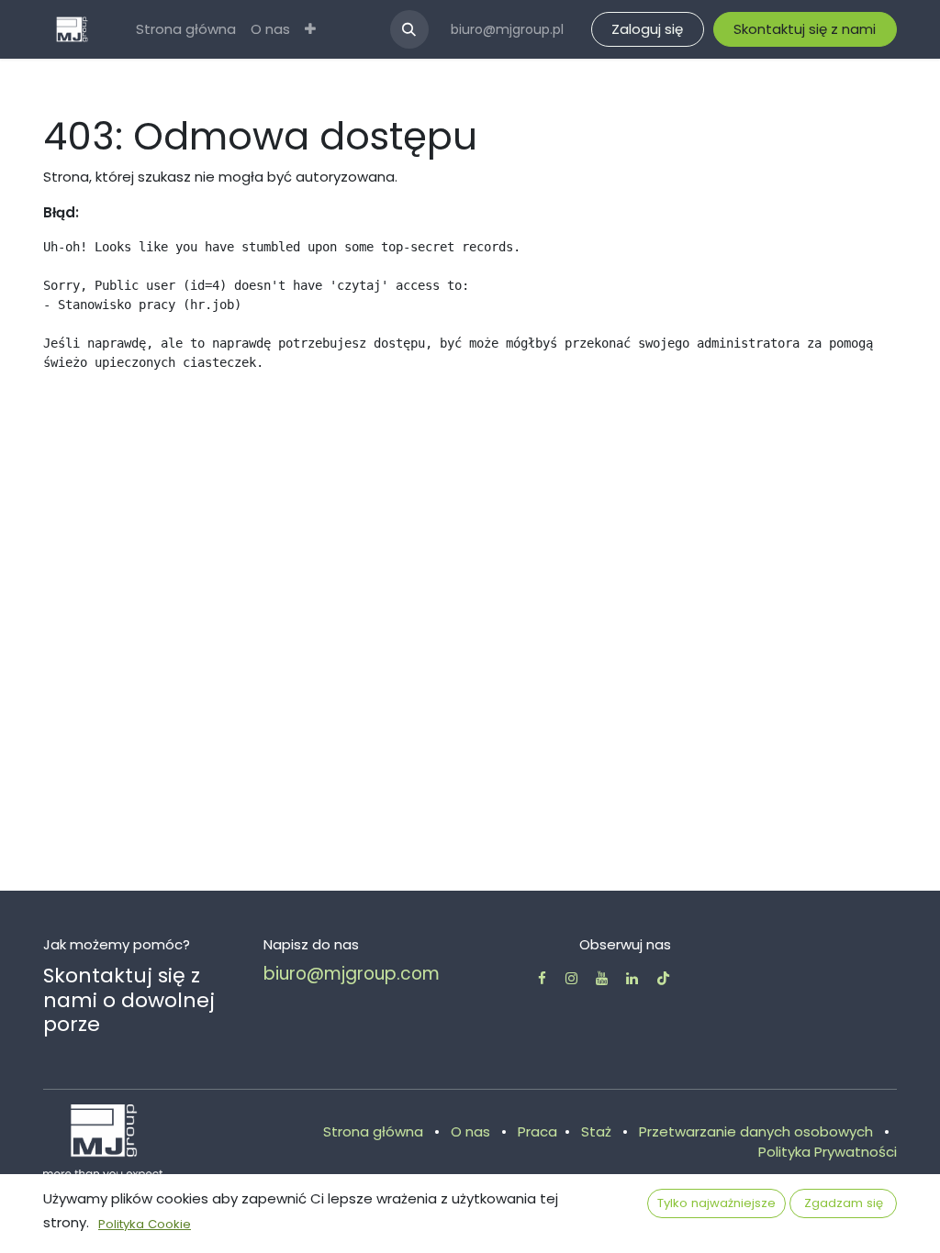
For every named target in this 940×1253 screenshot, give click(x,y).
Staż (596, 1131)
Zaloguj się (647, 29)
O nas (470, 1131)
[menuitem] (186, 30)
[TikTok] (663, 978)
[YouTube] (601, 978)
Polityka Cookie (144, 1224)
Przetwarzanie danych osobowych (756, 1131)
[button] (409, 29)
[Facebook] (542, 978)
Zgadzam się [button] (843, 1203)
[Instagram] (571, 978)
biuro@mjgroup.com (351, 973)
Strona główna (373, 1131)
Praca (537, 1131)
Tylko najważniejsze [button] (716, 1203)
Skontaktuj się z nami (804, 29)
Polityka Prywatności (827, 1151)
